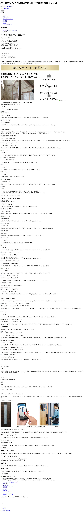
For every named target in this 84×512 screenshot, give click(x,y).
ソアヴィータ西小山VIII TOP (10, 30)
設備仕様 (5, 487)
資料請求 (5, 490)
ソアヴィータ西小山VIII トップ (10, 482)
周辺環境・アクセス (8, 486)
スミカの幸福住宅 (7, 492)
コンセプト (5, 483)
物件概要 (5, 489)
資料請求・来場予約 (8, 494)
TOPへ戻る (4, 508)
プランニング (6, 485)
